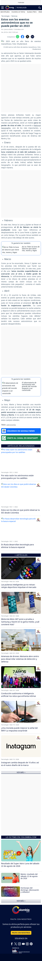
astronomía (11, 425)
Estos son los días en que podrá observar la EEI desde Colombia (20, 511)
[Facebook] (11, 943)
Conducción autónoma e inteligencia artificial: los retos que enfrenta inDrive (18, 694)
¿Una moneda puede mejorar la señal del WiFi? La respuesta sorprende (19, 729)
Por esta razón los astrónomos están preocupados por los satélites (17, 476)
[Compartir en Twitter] (27, 36)
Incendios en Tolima (13, 12)
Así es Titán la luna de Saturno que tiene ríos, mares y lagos (31, 248)
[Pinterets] (31, 943)
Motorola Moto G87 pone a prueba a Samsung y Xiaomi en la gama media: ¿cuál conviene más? (20, 622)
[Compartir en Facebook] (22, 36)
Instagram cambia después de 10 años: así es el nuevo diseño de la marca (20, 764)
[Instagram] (19, 943)
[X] (15, 943)
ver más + (21, 901)
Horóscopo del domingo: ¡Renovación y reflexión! (30, 890)
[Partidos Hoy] (27, 943)
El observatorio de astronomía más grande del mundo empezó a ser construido (29, 386)
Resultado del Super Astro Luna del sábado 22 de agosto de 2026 (20, 864)
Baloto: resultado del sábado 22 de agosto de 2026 (29, 876)
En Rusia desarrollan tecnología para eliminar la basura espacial (17, 546)
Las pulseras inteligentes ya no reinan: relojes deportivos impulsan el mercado (18, 586)
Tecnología (5, 16)
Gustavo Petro (26, 12)
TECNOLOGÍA (21, 8)
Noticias (14, 16)
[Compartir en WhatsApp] (17, 36)
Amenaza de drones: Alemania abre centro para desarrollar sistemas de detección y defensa (20, 659)
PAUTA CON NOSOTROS (21, 933)
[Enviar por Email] (32, 36)
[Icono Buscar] (39, 7)
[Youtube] (23, 943)
